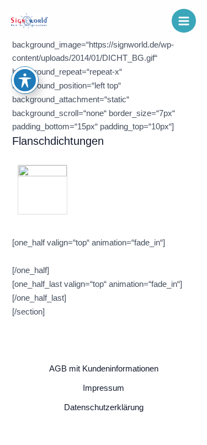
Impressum (103, 388)
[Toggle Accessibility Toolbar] (25, 80)
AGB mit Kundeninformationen (103, 368)
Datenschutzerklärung (104, 407)
